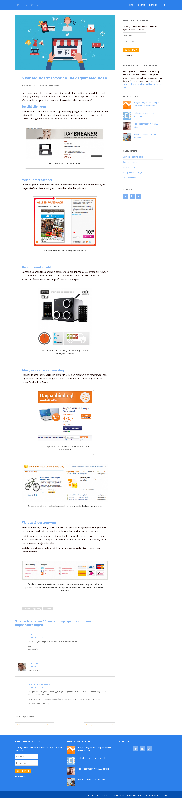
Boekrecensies (129, 177)
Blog (163, 5)
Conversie (141, 5)
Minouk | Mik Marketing (39, 685)
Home (130, 5)
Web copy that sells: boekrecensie (99, 725)
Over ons (153, 5)
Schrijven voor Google (132, 172)
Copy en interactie (131, 162)
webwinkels (48, 609)
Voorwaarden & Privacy (158, 795)
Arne (30, 635)
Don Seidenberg (35, 664)
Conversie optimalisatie (49, 85)
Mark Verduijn (29, 85)
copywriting (36, 609)
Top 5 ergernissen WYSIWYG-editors (93, 769)
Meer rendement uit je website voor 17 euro (35, 725)
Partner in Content (29, 5)
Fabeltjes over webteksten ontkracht (93, 779)
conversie (26, 609)
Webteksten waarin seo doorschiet (93, 758)
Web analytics (129, 167)
